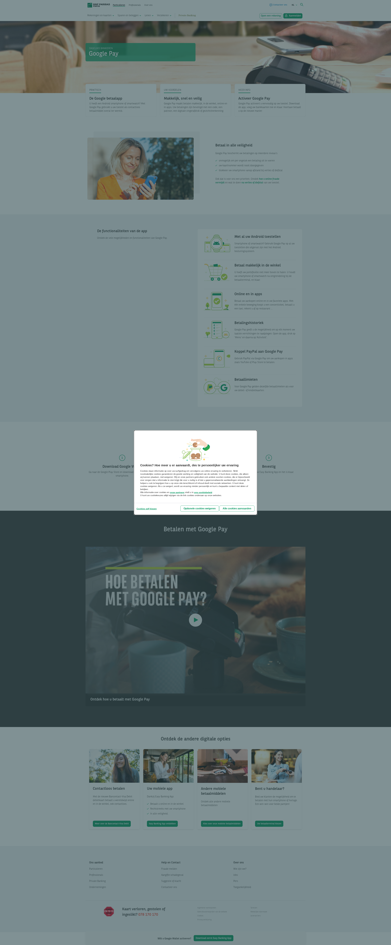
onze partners (177, 492)
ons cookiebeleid (203, 492)
